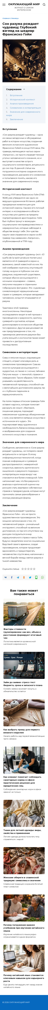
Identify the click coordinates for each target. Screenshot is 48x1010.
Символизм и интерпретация (25, 108)
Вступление (16, 95)
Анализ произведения (22, 104)
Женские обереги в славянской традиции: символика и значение (22, 879)
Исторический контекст (22, 99)
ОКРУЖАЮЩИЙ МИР (24, 4)
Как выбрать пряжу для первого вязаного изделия (21, 731)
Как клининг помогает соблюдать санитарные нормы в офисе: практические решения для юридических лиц (22, 781)
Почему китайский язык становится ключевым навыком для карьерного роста (23, 978)
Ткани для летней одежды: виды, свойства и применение (22, 831)
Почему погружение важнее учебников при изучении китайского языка (23, 928)
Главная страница (10, 18)
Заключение (16, 119)
